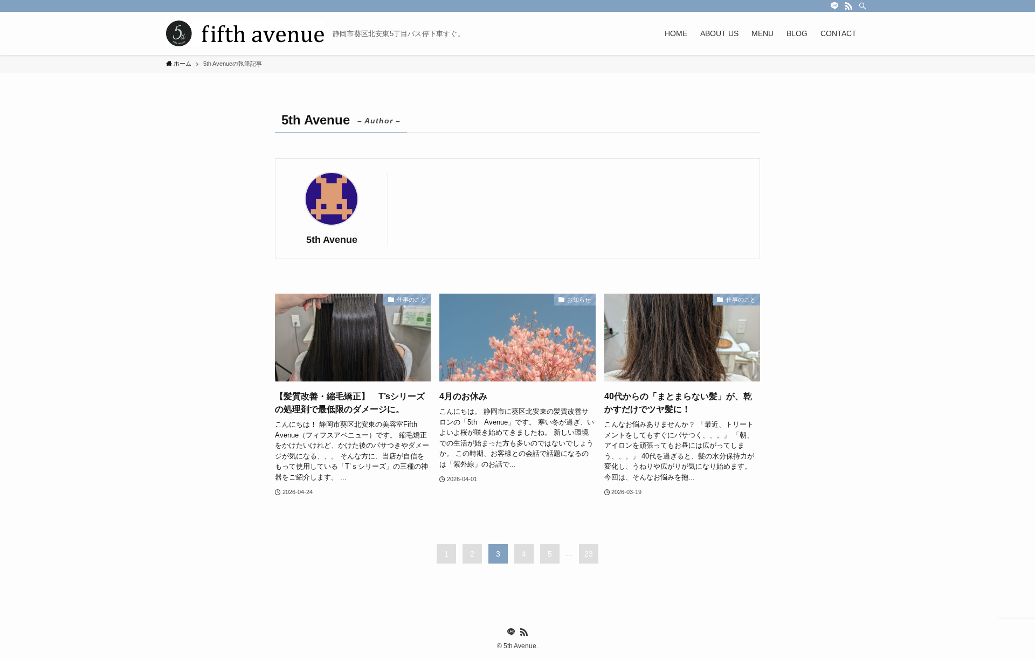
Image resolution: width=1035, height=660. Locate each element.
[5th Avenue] (245, 33)
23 (588, 554)
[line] (834, 6)
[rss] (848, 6)
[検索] (862, 6)
